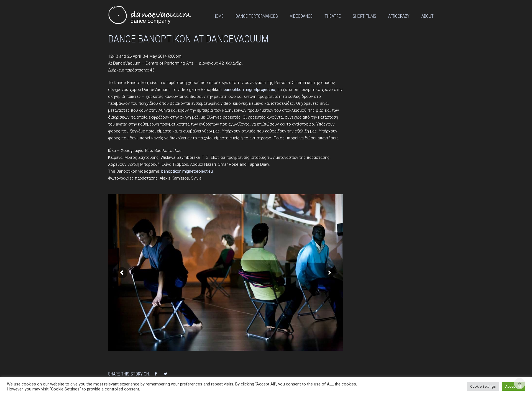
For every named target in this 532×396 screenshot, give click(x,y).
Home (218, 16)
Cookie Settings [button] (483, 386)
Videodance (301, 16)
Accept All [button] (513, 386)
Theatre (332, 16)
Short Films (364, 16)
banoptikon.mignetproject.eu (249, 89)
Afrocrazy (399, 16)
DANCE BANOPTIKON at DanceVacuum (188, 39)
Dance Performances (257, 16)
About (427, 16)
